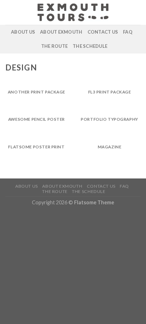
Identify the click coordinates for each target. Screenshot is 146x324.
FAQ (128, 32)
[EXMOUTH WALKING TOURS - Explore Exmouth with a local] (73, 12)
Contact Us (103, 32)
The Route (54, 46)
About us (23, 32)
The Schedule (90, 46)
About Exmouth (61, 32)
